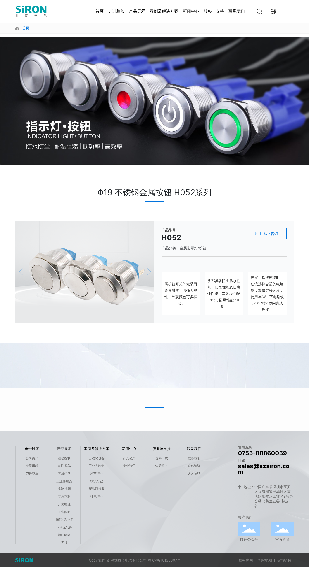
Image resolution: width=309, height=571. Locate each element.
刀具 (64, 542)
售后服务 (161, 466)
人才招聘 (194, 473)
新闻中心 (191, 11)
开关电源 (64, 504)
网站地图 (265, 560)
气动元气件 (64, 527)
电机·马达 (64, 466)
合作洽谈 (194, 466)
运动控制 (64, 458)
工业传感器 (64, 481)
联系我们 (236, 11)
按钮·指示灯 (64, 519)
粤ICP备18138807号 (164, 560)
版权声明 (245, 560)
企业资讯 (129, 466)
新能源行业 (97, 489)
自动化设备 (97, 458)
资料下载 (161, 458)
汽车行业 (96, 473)
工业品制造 (97, 466)
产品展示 (137, 11)
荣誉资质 (32, 473)
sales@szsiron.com (264, 468)
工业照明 (64, 512)
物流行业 (96, 481)
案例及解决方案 (164, 11)
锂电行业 (96, 496)
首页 (99, 11)
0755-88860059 (262, 453)
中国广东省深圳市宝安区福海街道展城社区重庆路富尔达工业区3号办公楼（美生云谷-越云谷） (273, 496)
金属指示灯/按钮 (193, 248)
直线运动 (64, 473)
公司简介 (32, 458)
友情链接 (284, 560)
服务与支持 (214, 11)
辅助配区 (64, 535)
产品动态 (129, 458)
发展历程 (32, 466)
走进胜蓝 (116, 11)
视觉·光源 (64, 489)
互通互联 (64, 496)
